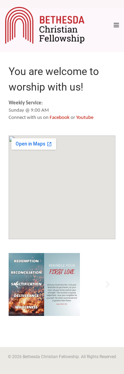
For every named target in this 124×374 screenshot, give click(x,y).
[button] (16, 284)
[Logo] (44, 25)
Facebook (60, 117)
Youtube (84, 117)
